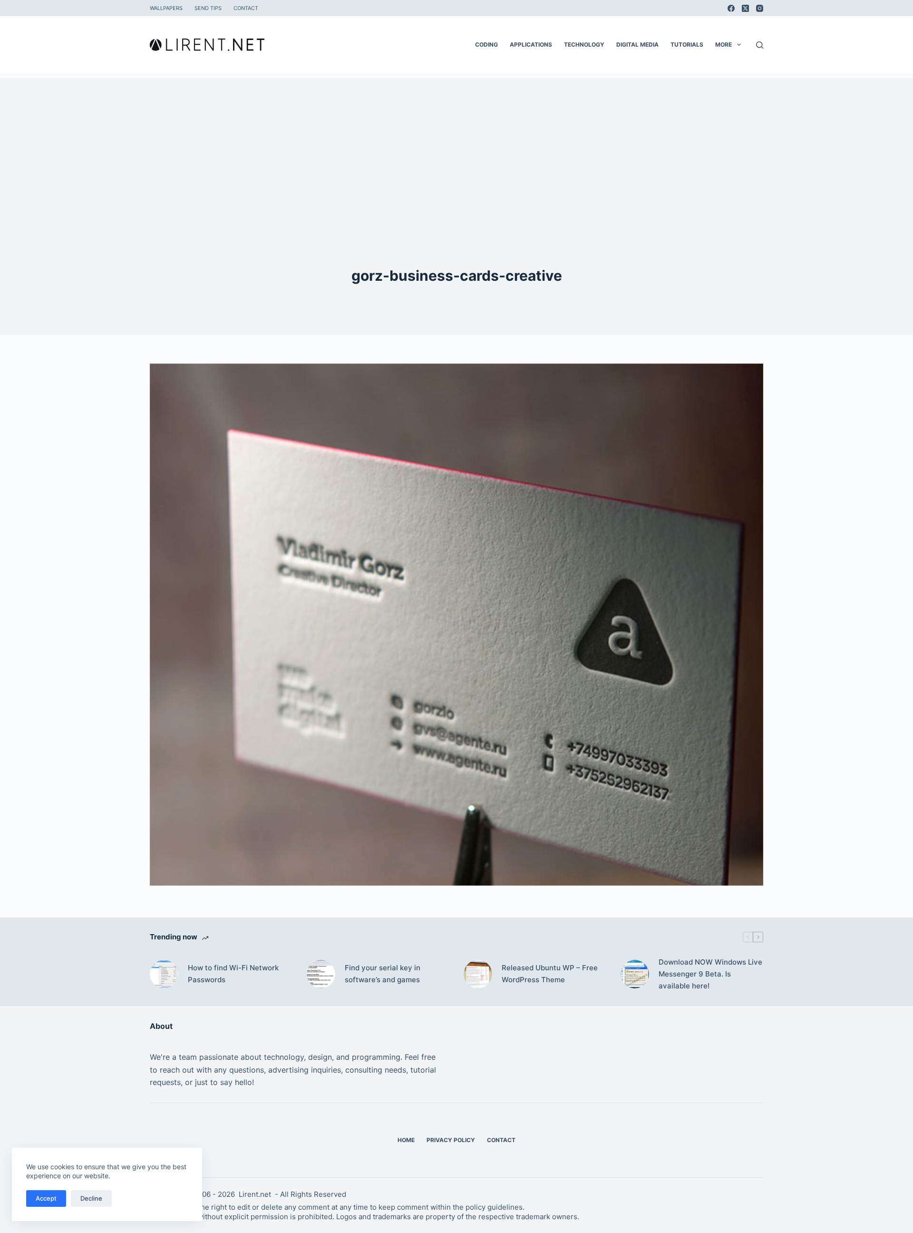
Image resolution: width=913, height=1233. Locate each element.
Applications (531, 44)
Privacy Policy (451, 1140)
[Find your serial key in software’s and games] (321, 974)
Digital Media (637, 44)
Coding (486, 44)
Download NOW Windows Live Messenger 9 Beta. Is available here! (710, 973)
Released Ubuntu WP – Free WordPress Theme (550, 973)
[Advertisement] (456, 144)
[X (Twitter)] (745, 8)
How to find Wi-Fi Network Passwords (233, 973)
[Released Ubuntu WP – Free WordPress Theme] (478, 974)
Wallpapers (166, 8)
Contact (245, 8)
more (723, 44)
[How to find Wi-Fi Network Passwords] (164, 974)
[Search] (759, 45)
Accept (46, 1198)
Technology (584, 44)
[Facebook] (731, 8)
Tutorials (686, 44)
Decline (91, 1198)
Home (406, 1140)
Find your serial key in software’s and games (382, 973)
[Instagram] (759, 8)
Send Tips (208, 8)
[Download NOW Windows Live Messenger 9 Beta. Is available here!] (635, 974)
